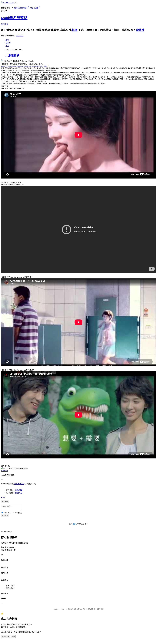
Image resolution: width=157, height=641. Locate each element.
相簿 (7, 40)
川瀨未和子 (12, 55)
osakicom (4, 471)
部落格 (8, 43)
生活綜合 (19, 36)
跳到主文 (4, 24)
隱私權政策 (91, 609)
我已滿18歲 (5, 636)
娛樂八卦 (19, 493)
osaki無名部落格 (14, 18)
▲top (3, 497)
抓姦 (74, 30)
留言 (22, 484)
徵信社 (140, 30)
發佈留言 (5, 515)
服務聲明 (100, 609)
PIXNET (61, 609)
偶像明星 (19, 490)
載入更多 (5, 501)
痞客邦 (17, 484)
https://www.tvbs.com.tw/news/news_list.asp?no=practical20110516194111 (24, 66)
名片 (7, 46)
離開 (13, 636)
